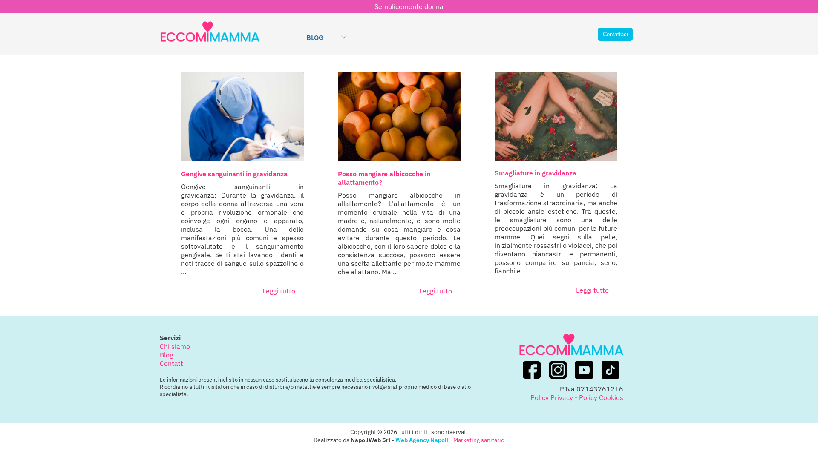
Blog (314, 37)
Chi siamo (175, 346)
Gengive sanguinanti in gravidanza (234, 174)
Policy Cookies (601, 397)
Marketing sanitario (478, 440)
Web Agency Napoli (421, 440)
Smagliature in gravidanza (535, 173)
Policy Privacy (551, 397)
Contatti (172, 363)
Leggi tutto (278, 291)
